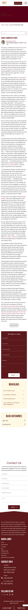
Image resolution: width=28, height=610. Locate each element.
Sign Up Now (14, 325)
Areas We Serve (5, 553)
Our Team (3, 546)
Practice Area (4, 544)
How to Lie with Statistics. (12, 164)
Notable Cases (4, 551)
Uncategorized (6, 424)
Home (2, 25)
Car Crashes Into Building (9, 394)
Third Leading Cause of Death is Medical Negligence (11, 403)
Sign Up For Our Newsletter (7, 557)
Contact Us (4, 555)
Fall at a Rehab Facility (9, 390)
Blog (7, 25)
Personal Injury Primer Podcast (11, 306)
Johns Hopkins (22, 77)
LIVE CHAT (6, 608)
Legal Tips (5, 420)
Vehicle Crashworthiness (9, 398)
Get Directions (9, 572)
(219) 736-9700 (18, 3)
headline (9, 69)
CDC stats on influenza (11, 236)
